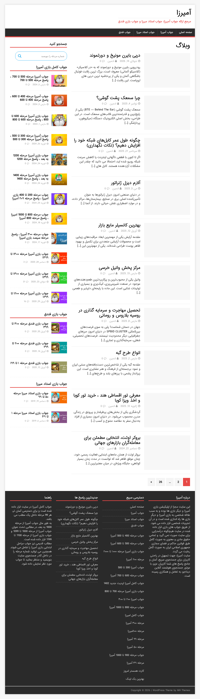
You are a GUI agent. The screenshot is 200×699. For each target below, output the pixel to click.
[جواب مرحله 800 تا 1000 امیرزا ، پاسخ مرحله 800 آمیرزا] (59, 222)
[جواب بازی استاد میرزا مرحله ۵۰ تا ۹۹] (59, 401)
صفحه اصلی (185, 32)
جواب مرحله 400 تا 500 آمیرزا (127, 536)
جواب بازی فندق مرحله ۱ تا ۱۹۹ (29, 363)
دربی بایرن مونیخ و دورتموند (115, 55)
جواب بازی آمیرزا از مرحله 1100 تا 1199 (33, 537)
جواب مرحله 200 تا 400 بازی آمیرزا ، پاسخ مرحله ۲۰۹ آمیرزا (30, 197)
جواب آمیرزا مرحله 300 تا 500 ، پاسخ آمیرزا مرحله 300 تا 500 (29, 137)
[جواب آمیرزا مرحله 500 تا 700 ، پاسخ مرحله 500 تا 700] (59, 84)
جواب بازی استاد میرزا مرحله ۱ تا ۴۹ (30, 415)
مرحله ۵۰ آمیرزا (135, 647)
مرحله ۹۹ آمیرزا (135, 639)
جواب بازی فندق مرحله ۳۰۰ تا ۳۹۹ (30, 325)
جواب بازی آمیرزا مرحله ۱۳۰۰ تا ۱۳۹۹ (29, 275)
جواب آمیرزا (167, 32)
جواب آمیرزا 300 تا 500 (131, 567)
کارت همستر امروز (134, 671)
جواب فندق (124, 32)
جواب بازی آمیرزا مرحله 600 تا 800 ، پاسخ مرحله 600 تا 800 (30, 118)
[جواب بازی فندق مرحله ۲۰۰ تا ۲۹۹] (59, 351)
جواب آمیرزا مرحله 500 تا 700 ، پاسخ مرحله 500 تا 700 (29, 78)
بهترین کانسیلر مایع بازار (119, 225)
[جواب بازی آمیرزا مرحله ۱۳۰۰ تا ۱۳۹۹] (59, 281)
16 (25, 301)
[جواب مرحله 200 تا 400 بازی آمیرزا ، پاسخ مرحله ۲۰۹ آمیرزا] (59, 202)
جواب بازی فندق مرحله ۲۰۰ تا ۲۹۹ (30, 345)
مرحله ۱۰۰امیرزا (136, 631)
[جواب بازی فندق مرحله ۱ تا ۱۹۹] (59, 371)
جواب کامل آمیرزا (42, 507)
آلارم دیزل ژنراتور (125, 183)
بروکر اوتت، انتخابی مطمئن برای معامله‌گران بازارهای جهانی (112, 440)
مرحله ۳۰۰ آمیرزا (135, 623)
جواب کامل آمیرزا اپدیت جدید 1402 (124, 583)
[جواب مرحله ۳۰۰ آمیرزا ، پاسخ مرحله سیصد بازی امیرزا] (59, 242)
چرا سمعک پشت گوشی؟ (118, 98)
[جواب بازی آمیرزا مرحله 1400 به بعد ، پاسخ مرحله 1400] (59, 183)
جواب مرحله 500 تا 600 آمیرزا (127, 543)
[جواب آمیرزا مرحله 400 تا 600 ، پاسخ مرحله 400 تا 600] (59, 104)
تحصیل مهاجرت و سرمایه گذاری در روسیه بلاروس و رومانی (109, 313)
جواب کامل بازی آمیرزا (51, 67)
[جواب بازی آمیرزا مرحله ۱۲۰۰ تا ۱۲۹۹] (59, 301)
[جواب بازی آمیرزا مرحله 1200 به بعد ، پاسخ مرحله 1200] (59, 163)
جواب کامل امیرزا (134, 615)
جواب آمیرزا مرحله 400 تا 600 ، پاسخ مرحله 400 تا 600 (29, 98)
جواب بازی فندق (55, 314)
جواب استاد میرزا (145, 32)
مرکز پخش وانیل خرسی (119, 268)
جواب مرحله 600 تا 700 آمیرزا (127, 575)
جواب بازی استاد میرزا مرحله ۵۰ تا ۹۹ (30, 395)
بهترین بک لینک (135, 679)
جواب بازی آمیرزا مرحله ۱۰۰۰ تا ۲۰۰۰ (124, 551)
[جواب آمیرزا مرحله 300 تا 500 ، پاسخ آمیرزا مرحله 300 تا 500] (59, 143)
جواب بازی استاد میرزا (51, 384)
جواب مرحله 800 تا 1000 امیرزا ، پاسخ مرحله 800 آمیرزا (29, 216)
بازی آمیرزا (37, 547)
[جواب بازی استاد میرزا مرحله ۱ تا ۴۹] (59, 420)
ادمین (111, 61)
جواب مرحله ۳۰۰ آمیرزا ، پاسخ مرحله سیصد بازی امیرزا (30, 236)
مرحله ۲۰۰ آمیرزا (135, 559)
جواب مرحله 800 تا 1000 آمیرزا (126, 607)
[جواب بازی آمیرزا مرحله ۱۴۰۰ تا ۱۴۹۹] (59, 262)
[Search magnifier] (19, 56)
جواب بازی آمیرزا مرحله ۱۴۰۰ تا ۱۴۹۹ (29, 256)
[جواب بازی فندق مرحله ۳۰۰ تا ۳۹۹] (59, 331)
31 (24, 282)
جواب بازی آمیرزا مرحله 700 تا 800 (124, 591)
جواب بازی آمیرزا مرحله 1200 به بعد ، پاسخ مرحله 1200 (30, 157)
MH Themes (183, 690)
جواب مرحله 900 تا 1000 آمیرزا (126, 655)
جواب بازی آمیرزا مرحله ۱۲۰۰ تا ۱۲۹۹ (29, 295)
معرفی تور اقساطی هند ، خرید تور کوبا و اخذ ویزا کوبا (106, 398)
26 (160, 482)
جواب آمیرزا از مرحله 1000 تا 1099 (32, 531)
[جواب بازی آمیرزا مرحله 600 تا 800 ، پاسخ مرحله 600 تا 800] (59, 124)
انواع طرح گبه (128, 353)
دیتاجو (186, 572)
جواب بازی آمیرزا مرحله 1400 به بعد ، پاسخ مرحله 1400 (30, 177)
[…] (114, 80)
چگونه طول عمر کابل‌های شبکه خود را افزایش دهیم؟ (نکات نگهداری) (107, 143)
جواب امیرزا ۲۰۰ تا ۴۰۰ (131, 599)
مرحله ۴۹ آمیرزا (135, 663)
